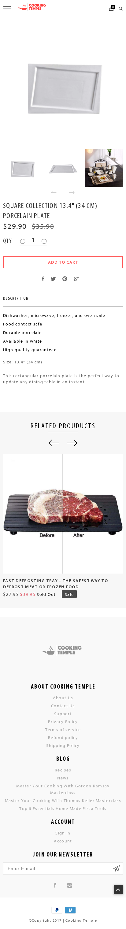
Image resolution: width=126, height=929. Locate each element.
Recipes (63, 770)
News (63, 778)
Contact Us (63, 705)
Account (63, 841)
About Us (63, 697)
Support (63, 713)
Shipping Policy (63, 745)
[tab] (16, 299)
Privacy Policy (63, 721)
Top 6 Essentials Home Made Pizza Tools (62, 808)
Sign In (62, 833)
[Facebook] (55, 885)
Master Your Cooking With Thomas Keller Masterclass (63, 800)
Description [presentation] (16, 298)
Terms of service (63, 729)
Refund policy (63, 737)
